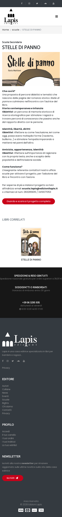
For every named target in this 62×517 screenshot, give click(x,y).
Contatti (7, 409)
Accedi (6, 431)
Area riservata (31, 501)
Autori (5, 385)
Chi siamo (7, 406)
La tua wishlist (9, 445)
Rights (5, 403)
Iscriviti (11, 478)
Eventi (5, 396)
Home (5, 29)
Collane (6, 389)
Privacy (6, 367)
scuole (15, 29)
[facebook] (22, 3)
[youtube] (54, 3)
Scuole (5, 399)
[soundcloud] (46, 3)
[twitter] (37, 3)
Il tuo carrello (9, 434)
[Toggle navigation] (56, 16)
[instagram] (29, 3)
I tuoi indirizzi (8, 441)
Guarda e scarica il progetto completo (28, 201)
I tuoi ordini (8, 438)
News (5, 392)
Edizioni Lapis (35, 504)
